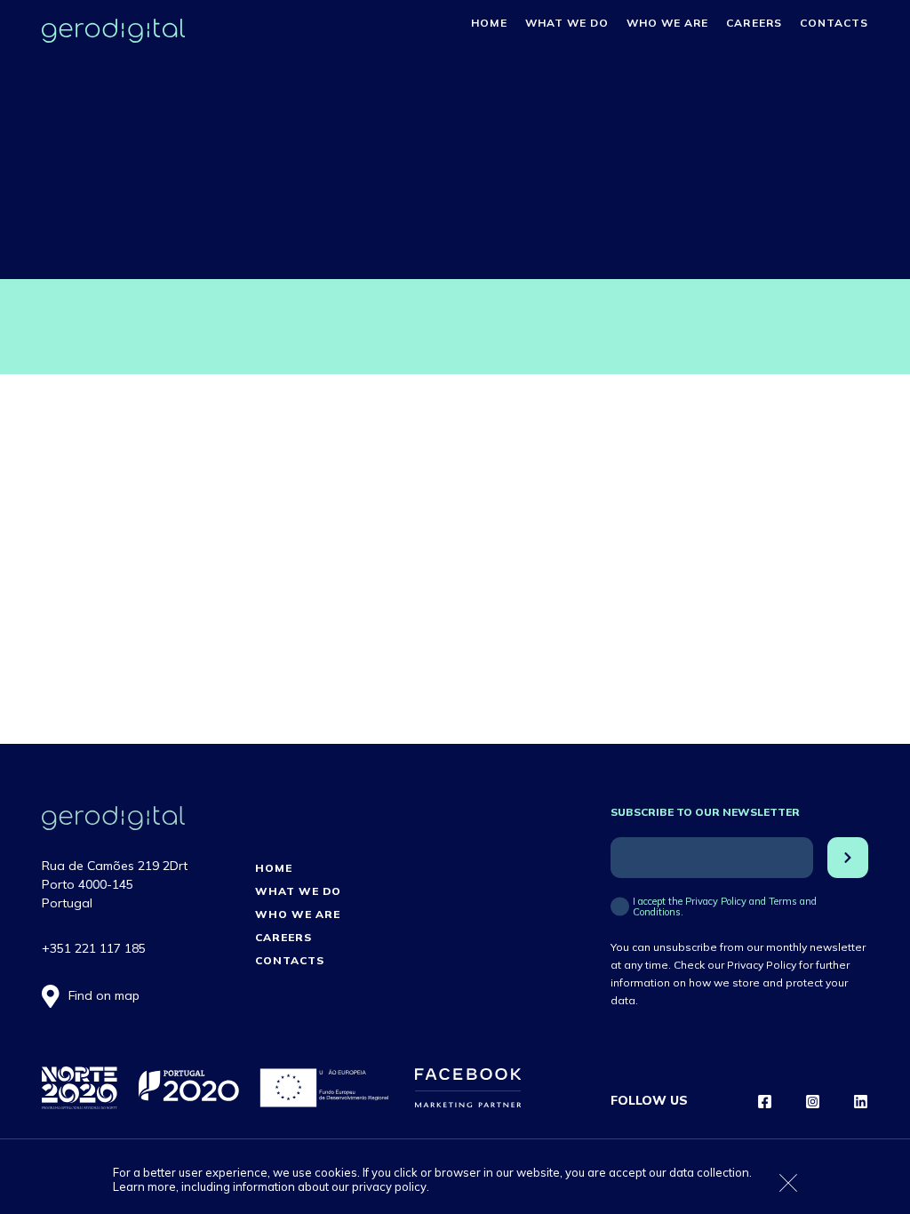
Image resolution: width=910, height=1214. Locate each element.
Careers (753, 22)
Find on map (104, 995)
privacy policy (389, 1186)
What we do (567, 22)
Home (489, 22)
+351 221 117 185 (94, 948)
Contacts (834, 22)
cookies (336, 1172)
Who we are (667, 22)
